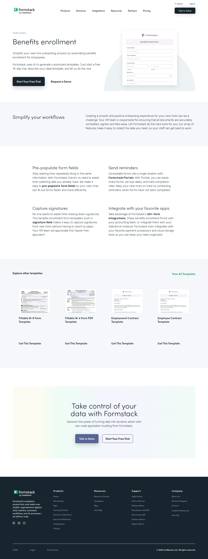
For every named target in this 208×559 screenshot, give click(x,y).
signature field (42, 222)
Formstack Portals (121, 177)
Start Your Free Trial (29, 81)
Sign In (192, 3)
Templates (19, 33)
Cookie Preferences (180, 510)
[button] (65, 10)
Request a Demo (61, 81)
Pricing (146, 10)
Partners (132, 10)
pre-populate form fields (59, 186)
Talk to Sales (185, 10)
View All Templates (183, 274)
